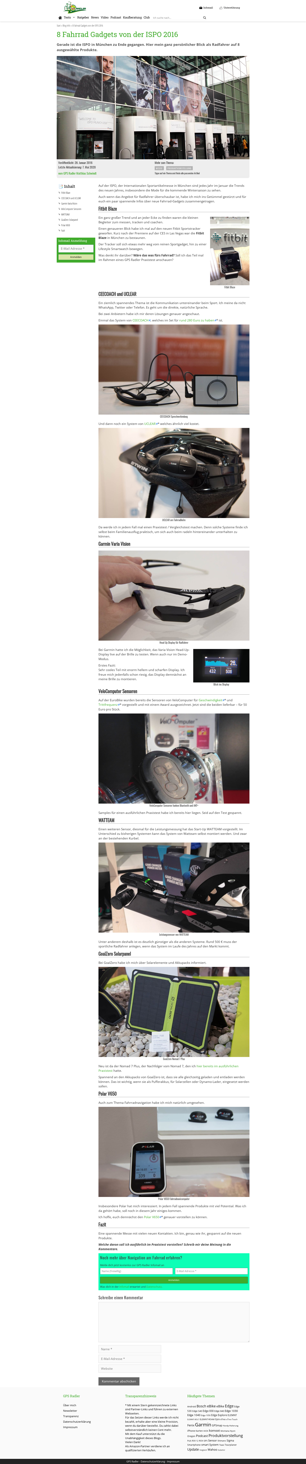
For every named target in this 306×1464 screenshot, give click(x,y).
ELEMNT (232, 1415)
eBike (220, 1406)
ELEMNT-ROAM (207, 1419)
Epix (217, 1419)
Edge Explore (219, 1415)
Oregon (191, 1436)
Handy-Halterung (230, 1425)
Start (59, 25)
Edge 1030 (231, 1411)
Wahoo (212, 1449)
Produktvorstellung (179, 168)
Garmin (203, 1424)
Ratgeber (83, 17)
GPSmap (217, 1425)
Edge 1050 (206, 1415)
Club (147, 17)
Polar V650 (151, 1217)
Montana (225, 1430)
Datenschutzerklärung (77, 1421)
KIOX (206, 1430)
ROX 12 (195, 1440)
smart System (210, 1444)
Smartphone (194, 1444)
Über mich (69, 1405)
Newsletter (70, 1411)
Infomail (124, 1286)
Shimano (221, 1440)
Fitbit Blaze (65, 193)
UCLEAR (150, 424)
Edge (229, 1405)
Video (105, 17)
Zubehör (221, 1450)
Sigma (230, 1440)
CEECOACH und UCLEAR (71, 198)
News (95, 17)
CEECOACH (140, 320)
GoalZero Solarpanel (69, 220)
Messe (159, 168)
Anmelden (173, 1280)
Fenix (190, 1425)
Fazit (63, 230)
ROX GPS (203, 1440)
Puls (189, 1440)
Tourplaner (231, 1444)
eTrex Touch (231, 1419)
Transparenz (71, 1416)
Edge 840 (219, 1411)
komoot (214, 1430)
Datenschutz (154, 1286)
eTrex (223, 1419)
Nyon (232, 1430)
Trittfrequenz (108, 705)
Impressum (70, 1427)
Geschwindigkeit (210, 700)
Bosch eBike (206, 1406)
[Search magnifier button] (204, 17)
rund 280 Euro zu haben (196, 320)
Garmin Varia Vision (69, 203)
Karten (199, 1430)
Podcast (116, 17)
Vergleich (203, 1450)
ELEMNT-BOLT (193, 1419)
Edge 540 (197, 1411)
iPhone (191, 1430)
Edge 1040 (193, 1415)
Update (193, 1449)
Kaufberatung (132, 17)
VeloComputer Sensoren (71, 209)
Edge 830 (208, 1411)
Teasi (221, 1444)
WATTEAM (65, 214)
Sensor (212, 1440)
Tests (67, 17)
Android (191, 1406)
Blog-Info (66, 25)
